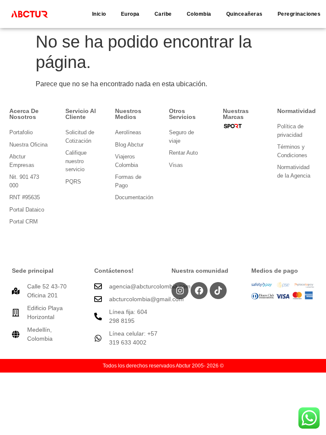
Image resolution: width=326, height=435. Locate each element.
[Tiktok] (218, 290)
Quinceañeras (244, 14)
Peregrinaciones (299, 14)
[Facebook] (199, 290)
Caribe (163, 14)
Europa (130, 14)
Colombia (199, 14)
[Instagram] (179, 290)
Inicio (99, 14)
